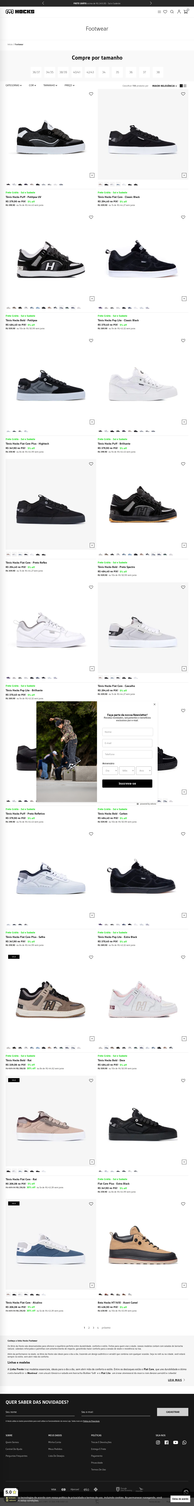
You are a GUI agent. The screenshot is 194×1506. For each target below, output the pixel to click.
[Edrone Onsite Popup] (97, 753)
